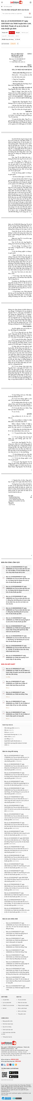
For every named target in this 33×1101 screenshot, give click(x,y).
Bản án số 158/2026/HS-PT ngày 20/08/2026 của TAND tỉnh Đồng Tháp (16, 946)
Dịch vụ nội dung (22, 1011)
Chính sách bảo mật (8, 1029)
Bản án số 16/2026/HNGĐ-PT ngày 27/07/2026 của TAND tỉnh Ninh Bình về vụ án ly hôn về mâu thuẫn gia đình (16, 910)
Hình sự (8, 696)
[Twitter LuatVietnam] (13, 1065)
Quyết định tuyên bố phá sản (12, 741)
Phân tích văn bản (22, 1002)
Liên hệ (4, 1008)
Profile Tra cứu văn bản (8, 1005)
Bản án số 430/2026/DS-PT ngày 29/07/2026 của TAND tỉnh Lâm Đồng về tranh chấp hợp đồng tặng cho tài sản (17, 956)
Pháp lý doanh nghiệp (23, 1005)
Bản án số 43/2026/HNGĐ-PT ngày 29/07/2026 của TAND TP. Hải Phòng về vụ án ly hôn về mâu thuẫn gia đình (17, 872)
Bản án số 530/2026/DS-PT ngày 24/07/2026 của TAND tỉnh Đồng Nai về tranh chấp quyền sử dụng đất (17, 940)
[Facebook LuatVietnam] (2, 1065)
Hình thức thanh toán (8, 1024)
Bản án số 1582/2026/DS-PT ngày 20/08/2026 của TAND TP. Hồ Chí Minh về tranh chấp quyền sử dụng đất (18, 714)
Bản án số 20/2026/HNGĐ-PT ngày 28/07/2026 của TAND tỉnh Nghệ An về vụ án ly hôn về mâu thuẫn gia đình (16, 894)
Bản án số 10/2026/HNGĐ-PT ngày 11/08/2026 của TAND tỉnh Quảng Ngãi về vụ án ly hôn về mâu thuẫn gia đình (18, 619)
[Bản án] (16, 2)
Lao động (8, 677)
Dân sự (7, 687)
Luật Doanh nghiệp (16, 1093)
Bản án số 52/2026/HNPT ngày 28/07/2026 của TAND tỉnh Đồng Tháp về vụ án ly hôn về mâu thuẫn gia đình (16, 879)
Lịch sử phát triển (7, 1002)
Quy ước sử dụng (7, 1026)
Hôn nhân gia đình (9, 728)
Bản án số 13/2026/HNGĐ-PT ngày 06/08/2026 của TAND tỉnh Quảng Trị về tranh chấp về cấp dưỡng (17, 657)
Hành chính (7, 736)
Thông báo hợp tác (7, 1037)
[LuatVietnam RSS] (16, 1065)
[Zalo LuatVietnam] (5, 1065)
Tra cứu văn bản (22, 999)
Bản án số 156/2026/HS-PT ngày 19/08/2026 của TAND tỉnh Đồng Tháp (16, 951)
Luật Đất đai (25, 1093)
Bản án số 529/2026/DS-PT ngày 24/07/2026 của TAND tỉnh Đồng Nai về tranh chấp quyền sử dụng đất (17, 933)
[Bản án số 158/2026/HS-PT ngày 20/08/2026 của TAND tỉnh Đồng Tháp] (3, 693)
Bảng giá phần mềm (8, 1021)
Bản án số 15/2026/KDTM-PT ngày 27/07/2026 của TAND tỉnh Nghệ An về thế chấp (17, 987)
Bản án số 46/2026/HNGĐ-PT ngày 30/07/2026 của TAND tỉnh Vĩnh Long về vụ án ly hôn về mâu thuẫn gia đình (17, 833)
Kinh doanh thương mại (10, 734)
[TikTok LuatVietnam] (10, 1065)
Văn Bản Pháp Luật (6, 1093)
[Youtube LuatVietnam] (8, 1065)
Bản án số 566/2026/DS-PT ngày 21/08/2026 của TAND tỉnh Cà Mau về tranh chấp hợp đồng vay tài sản (16, 683)
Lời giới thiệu (6, 999)
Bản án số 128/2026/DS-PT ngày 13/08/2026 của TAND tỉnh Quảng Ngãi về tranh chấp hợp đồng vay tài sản (17, 963)
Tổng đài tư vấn (22, 1014)
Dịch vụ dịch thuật (22, 1008)
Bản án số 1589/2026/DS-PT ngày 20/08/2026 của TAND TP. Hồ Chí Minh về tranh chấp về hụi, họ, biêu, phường (18, 703)
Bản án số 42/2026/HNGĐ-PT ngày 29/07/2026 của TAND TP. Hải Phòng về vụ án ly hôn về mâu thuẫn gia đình (17, 865)
